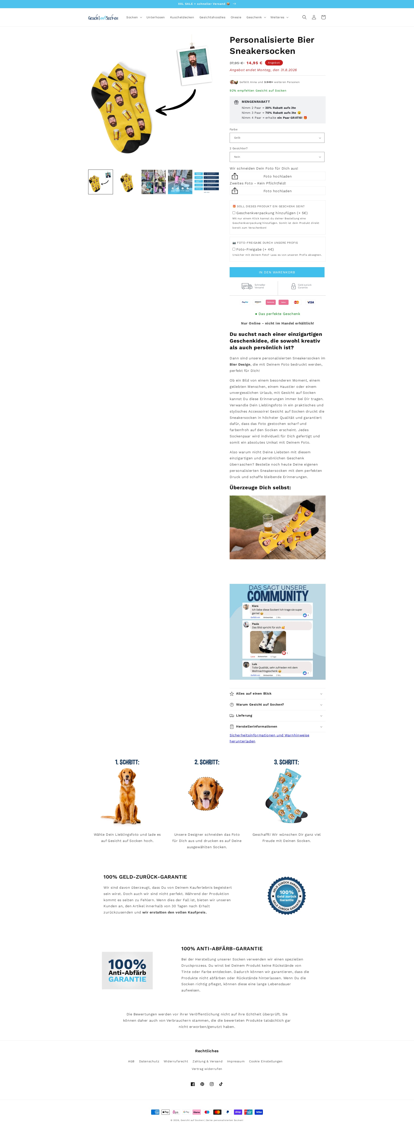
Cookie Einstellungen (266, 1061)
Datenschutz (149, 1061)
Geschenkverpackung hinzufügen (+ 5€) (272, 213)
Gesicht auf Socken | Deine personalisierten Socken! (212, 1120)
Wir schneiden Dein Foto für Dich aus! (264, 168)
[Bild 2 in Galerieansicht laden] (127, 182)
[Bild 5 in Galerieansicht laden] (206, 182)
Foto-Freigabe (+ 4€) (255, 249)
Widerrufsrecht (176, 1061)
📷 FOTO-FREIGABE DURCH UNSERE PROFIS (265, 242)
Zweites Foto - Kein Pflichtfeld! (258, 183)
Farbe (234, 129)
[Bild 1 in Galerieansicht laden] (100, 182)
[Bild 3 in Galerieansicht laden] (153, 182)
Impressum (236, 1061)
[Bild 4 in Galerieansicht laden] (180, 182)
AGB (131, 1061)
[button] (134, 17)
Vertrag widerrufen (207, 1069)
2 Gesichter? (239, 148)
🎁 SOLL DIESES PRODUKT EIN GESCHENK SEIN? (268, 206)
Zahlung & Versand (208, 1061)
